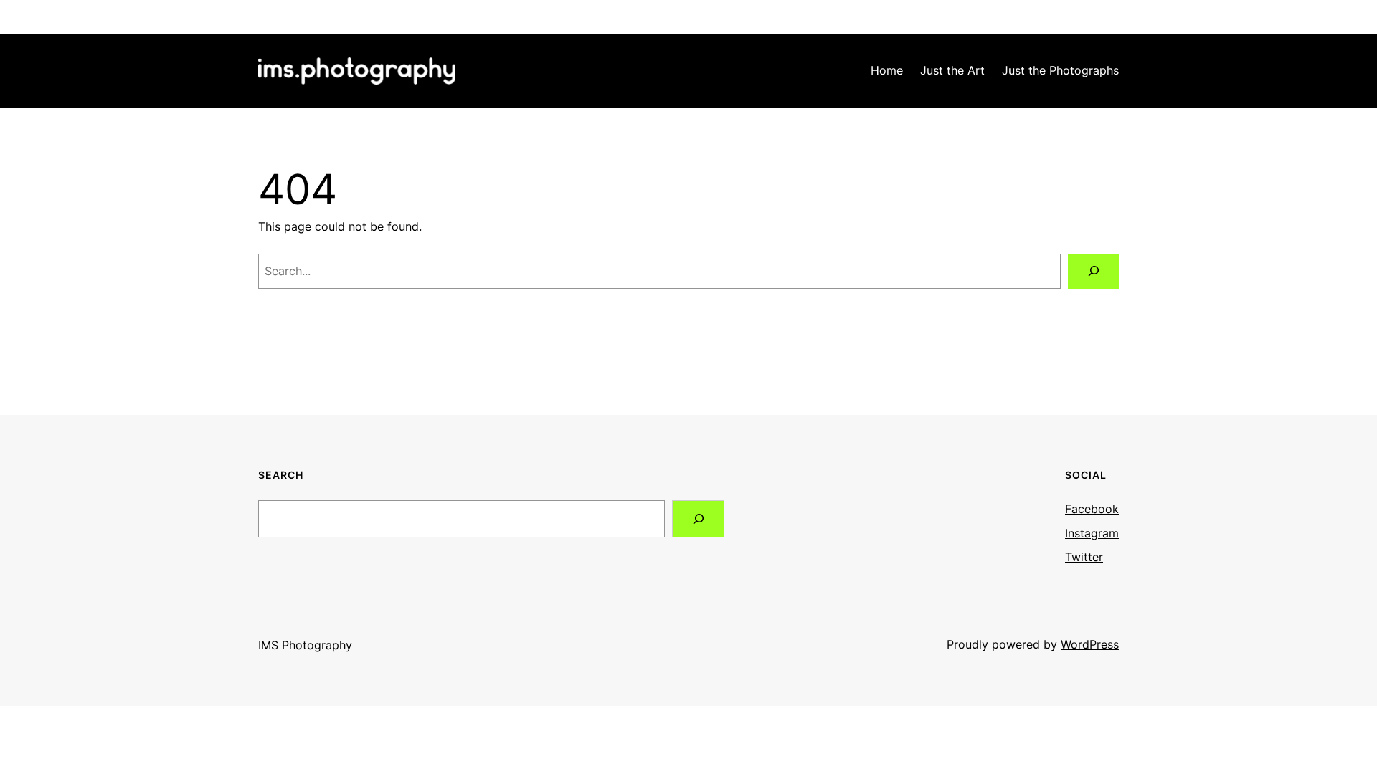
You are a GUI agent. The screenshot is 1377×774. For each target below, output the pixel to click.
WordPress (1090, 644)
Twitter (1084, 557)
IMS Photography (305, 645)
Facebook (1092, 509)
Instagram (1092, 533)
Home (887, 70)
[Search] (1093, 271)
